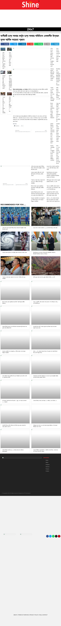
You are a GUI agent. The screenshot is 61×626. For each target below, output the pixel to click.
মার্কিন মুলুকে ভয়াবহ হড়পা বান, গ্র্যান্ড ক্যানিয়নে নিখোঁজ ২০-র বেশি (10, 104)
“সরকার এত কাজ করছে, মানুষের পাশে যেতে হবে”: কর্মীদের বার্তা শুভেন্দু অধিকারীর (52, 94)
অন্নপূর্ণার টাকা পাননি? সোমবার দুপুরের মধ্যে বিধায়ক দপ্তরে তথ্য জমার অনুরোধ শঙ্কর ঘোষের (53, 193)
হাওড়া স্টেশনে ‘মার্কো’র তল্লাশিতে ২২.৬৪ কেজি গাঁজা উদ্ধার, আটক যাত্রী (58, 55)
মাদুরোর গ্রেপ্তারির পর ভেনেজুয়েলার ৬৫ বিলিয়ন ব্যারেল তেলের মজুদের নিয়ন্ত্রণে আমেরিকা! (37, 199)
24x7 (30, 29)
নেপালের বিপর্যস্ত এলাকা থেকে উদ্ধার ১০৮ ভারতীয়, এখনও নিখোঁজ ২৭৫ (45, 400)
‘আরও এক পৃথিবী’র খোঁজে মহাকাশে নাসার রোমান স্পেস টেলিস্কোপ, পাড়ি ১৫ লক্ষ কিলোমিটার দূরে (53, 187)
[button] (30, 32)
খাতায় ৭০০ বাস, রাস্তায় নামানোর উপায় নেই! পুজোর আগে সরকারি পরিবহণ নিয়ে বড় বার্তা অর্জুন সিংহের (53, 199)
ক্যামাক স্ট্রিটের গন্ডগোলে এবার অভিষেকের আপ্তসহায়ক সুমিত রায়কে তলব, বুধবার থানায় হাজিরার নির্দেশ (38, 193)
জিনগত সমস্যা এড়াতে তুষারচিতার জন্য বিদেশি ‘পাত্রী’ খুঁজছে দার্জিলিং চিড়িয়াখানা (37, 187)
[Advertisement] (30, 18)
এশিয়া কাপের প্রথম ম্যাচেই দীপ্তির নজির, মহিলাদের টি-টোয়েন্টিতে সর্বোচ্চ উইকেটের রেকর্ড (38, 168)
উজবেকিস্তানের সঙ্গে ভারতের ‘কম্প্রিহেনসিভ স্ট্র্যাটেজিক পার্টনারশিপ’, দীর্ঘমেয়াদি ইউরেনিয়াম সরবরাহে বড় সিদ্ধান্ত (11, 82)
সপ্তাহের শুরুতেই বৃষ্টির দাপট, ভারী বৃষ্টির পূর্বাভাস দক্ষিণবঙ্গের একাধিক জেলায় (37, 174)
